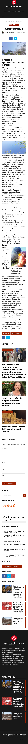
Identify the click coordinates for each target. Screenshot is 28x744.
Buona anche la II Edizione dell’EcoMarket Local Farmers (13, 429)
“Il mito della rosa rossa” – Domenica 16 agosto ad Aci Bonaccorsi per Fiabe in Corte (18, 607)
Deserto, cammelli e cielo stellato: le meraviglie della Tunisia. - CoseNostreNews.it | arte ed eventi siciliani (14, 533)
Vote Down (17, 333)
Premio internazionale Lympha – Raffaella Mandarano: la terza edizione (12, 402)
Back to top (22, 739)
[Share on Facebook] (11, 38)
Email (3, 469)
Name (4, 462)
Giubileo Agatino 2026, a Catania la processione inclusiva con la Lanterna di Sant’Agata (18, 591)
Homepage (8, 21)
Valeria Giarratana (9, 32)
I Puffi (4, 264)
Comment (5, 448)
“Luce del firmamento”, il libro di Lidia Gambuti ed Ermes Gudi (14, 540)
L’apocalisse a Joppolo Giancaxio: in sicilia (18, 620)
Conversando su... (17, 21)
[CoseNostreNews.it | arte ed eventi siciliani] (14, 4)
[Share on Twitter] (15, 38)
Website (4, 476)
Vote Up (7, 333)
